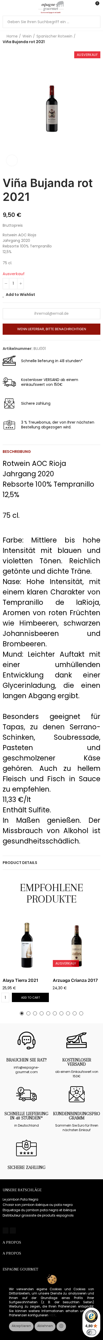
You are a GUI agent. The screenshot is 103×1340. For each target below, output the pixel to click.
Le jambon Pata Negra (20, 1199)
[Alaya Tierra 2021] (26, 945)
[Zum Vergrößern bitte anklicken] (12, 160)
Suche (94, 22)
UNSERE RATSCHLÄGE (22, 1190)
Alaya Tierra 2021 (20, 980)
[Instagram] (13, 1230)
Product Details (20, 862)
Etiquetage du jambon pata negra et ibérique (39, 1210)
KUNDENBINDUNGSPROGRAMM (76, 1115)
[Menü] (5, 7)
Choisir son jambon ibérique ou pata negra (38, 1204)
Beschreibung (17, 451)
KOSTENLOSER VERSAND (76, 1062)
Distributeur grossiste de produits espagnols (38, 1215)
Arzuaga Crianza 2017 (75, 980)
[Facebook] (5, 1230)
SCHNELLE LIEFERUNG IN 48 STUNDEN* (26, 1115)
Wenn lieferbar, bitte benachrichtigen (51, 329)
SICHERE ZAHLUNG (26, 1167)
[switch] (91, 1332)
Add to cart (30, 997)
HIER (52, 1315)
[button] (22, 1013)
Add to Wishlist (20, 294)
